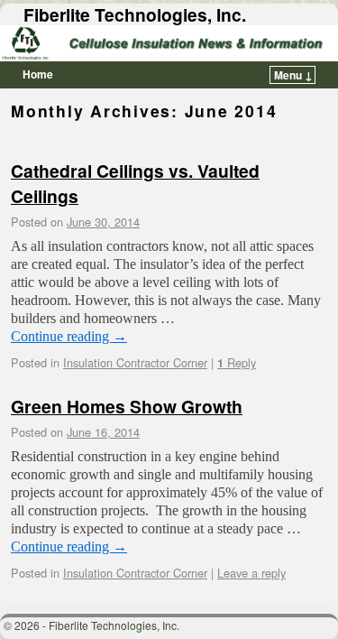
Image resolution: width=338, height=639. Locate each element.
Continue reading (69, 336)
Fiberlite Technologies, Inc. (134, 14)
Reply (236, 362)
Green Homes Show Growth (126, 406)
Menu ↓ (293, 75)
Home (38, 74)
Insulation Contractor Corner (135, 362)
